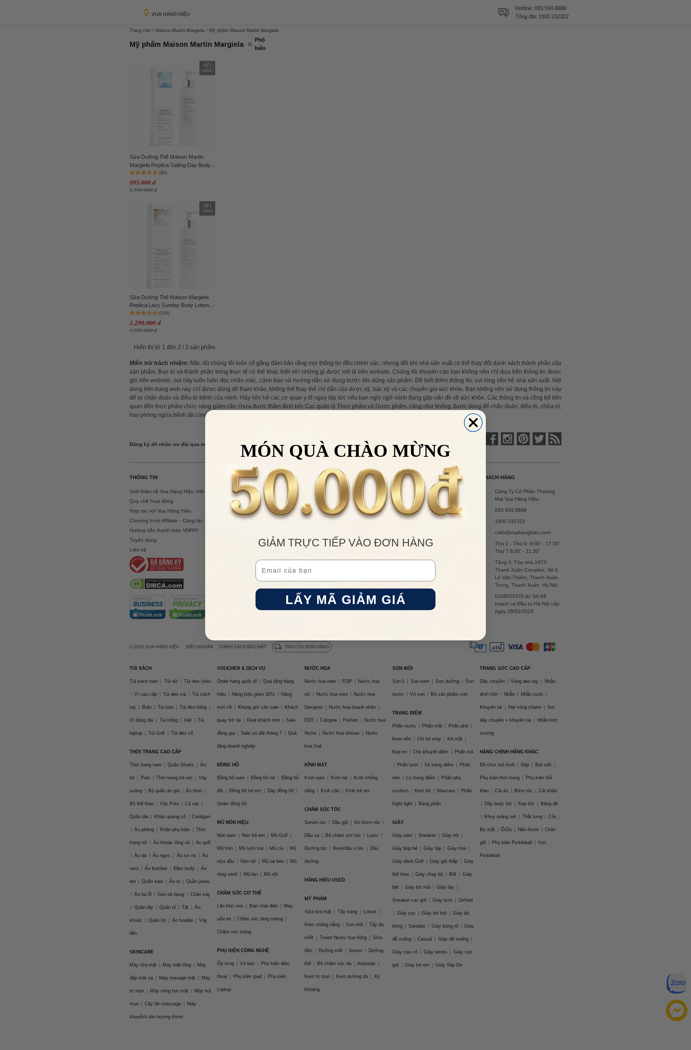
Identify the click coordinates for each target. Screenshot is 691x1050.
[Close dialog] (473, 423)
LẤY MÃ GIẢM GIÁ (345, 599)
